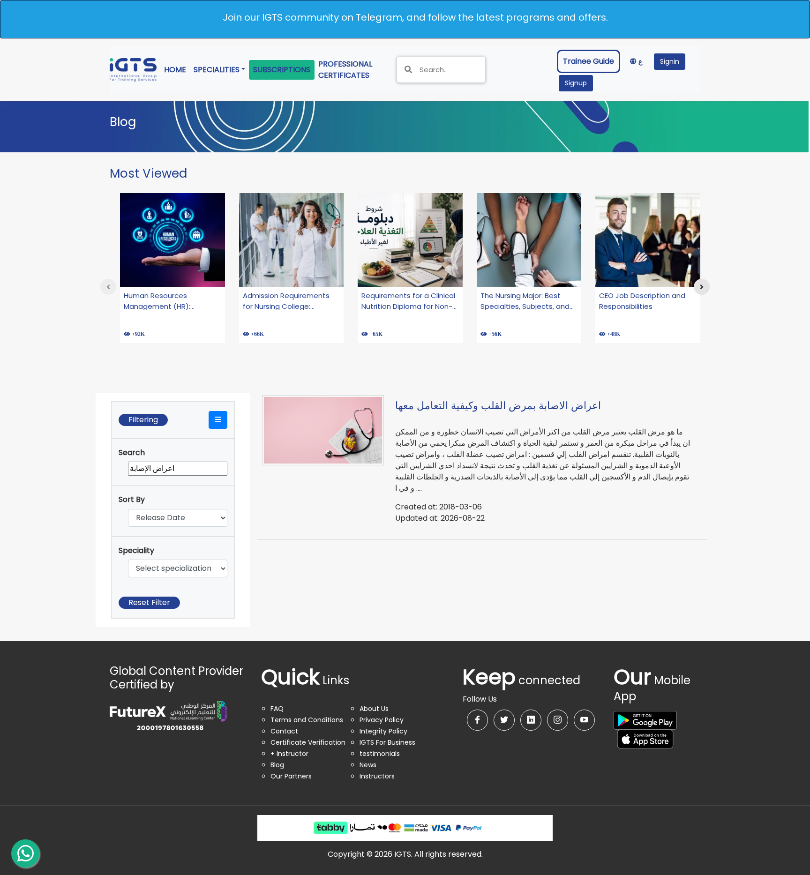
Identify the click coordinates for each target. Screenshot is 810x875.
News (368, 765)
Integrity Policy (383, 731)
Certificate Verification (307, 742)
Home (177, 69)
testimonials (380, 753)
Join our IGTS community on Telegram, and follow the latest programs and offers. (415, 17)
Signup (576, 83)
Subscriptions (281, 69)
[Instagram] (557, 720)
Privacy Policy (382, 720)
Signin (669, 61)
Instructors (377, 776)
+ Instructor (289, 753)
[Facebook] (477, 720)
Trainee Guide (588, 61)
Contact (284, 731)
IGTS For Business (387, 742)
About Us (374, 708)
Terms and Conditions (306, 720)
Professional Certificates (352, 70)
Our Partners (291, 776)
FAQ (277, 708)
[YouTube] (584, 720)
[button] (218, 420)
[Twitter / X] (504, 720)
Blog (277, 765)
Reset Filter (149, 602)
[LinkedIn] (530, 720)
